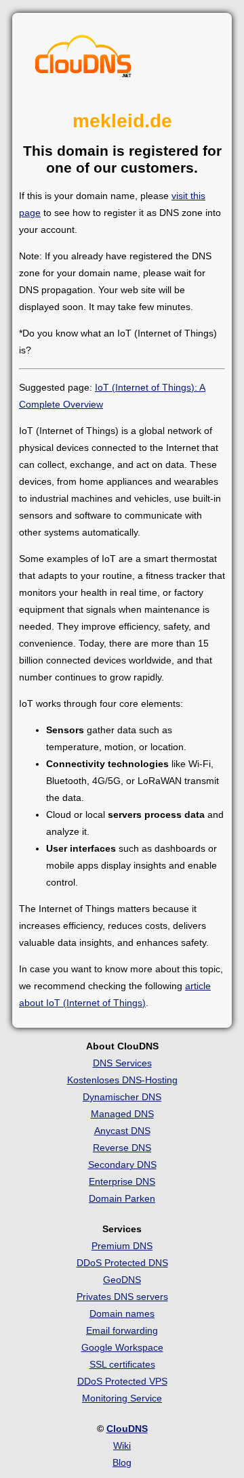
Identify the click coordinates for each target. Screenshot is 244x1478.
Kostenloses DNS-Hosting (122, 1079)
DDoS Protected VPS (122, 1381)
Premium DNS (122, 1245)
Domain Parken (122, 1198)
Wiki (122, 1445)
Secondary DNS (122, 1164)
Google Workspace (122, 1347)
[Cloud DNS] (83, 59)
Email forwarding (122, 1330)
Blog (122, 1462)
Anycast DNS (122, 1130)
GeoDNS (122, 1279)
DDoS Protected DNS (122, 1262)
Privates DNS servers (122, 1296)
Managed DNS (122, 1113)
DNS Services (122, 1063)
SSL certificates (122, 1364)
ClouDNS (127, 1428)
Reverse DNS (122, 1147)
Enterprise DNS (122, 1181)
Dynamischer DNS (122, 1096)
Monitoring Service (122, 1398)
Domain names (122, 1313)
